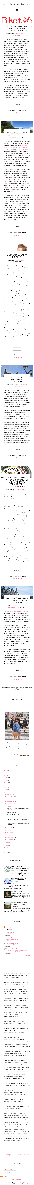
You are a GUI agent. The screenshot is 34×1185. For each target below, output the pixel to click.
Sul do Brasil (11, 1127)
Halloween (7, 1048)
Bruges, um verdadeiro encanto (17, 379)
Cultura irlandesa (13, 1014)
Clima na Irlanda (24, 1007)
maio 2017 (9, 830)
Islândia (25, 1055)
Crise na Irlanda (23, 1012)
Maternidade (13, 1069)
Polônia (20, 1097)
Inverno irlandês (8, 1055)
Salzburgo (19, 1117)
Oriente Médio (20, 1083)
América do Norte (22, 975)
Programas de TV (20, 1104)
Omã (18, 1081)
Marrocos (6, 1069)
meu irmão (24, 147)
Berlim (25, 989)
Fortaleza (18, 1044)
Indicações (18, 1051)
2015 (7, 845)
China (22, 1003)
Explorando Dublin (21, 136)
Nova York (21, 1078)
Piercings (22, 1094)
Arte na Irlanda (8, 987)
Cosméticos (15, 1012)
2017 (7, 792)
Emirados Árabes (15, 1028)
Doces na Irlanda (19, 1026)
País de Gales (26, 1085)
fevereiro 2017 (11, 837)
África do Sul (7, 975)
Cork (9, 1012)
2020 (7, 785)
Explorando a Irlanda (9, 1039)
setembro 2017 (11, 801)
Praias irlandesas (18, 1101)
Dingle (23, 1023)
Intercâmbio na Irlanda (16, 1053)
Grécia (28, 1046)
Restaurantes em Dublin (10, 1113)
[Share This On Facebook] (16, 113)
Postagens (9, 1169)
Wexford (13, 1140)
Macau (18, 1067)
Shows (6, 1122)
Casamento (26, 998)
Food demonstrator (9, 1044)
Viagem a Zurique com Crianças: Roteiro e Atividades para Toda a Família (16, 951)
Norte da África (8, 1078)
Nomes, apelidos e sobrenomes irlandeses (20, 867)
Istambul (6, 1058)
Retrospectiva (21, 1113)
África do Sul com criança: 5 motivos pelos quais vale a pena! (16, 1155)
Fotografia (24, 1044)
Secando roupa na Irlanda (16, 1120)
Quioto (6, 1108)
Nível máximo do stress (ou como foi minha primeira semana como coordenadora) (17, 482)
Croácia (6, 1014)
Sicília (10, 1122)
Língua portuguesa (18, 1062)
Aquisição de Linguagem (21, 982)
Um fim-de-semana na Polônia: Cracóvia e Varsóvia (19, 904)
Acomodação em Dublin (17, 973)
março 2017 (10, 835)
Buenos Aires (7, 996)
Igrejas (12, 1051)
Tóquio (6, 1129)
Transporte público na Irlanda (11, 1131)
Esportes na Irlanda (9, 1035)
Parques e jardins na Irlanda (11, 1092)
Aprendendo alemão (9, 980)
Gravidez (23, 1046)
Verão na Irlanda (8, 1136)
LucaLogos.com (27, 1183)
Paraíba (9, 1090)
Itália (10, 1058)
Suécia (25, 1124)
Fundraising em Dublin (9, 1046)
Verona (15, 1136)
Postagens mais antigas (26, 687)
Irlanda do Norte (18, 1055)
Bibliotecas (7, 991)
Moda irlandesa (16, 1071)
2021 (7, 782)
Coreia (5, 1012)
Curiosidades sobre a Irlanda (11, 1016)
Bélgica (17, 384)
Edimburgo (7, 1028)
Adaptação (27, 973)
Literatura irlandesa (13, 1065)
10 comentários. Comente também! (17, 110)
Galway (18, 1046)
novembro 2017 (11, 796)
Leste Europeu (12, 1060)
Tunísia (22, 1131)
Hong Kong (7, 1051)
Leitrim (5, 1060)
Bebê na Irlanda (14, 989)
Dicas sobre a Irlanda (18, 1021)
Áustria (15, 987)
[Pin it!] (21, 113)
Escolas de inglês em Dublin (11, 1032)
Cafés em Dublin (8, 998)
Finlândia (16, 1042)
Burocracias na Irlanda (18, 996)
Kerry (18, 1058)
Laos (27, 1058)
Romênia (6, 1117)
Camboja (15, 998)
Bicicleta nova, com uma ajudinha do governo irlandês (17, 28)
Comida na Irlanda (17, 1009)
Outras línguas (18, 1085)
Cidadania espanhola (9, 1005)
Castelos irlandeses (9, 1000)
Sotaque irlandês (8, 1124)
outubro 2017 (10, 799)
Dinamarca (18, 1023)
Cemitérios (7, 1003)
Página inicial (16, 688)
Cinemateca (16, 1007)
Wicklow (18, 1140)
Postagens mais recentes (8, 687)
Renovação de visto (9, 1110)
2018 (7, 789)
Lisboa (25, 1062)
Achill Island (7, 973)
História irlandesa (15, 1048)
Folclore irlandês (24, 1042)
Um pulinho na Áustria (11, 945)
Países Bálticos (16, 1088)
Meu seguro (8, 933)
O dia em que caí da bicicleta (17, 256)
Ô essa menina (9, 932)
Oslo (26, 1083)
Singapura (15, 1122)
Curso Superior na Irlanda (11, 1019)
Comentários (9, 1172)
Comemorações (8, 1009)
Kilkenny (23, 1058)
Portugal (16, 1099)
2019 (7, 787)
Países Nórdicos (25, 1088)
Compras (25, 1009)
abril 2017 (9, 832)
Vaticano (20, 1133)
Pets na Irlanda (15, 1094)
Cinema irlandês (8, 1007)
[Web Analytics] (3, 1176)
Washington (26, 1138)
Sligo (20, 1122)
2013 (7, 850)
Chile (19, 1003)
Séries (26, 1120)
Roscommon (12, 1117)
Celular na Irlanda (24, 1000)
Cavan (17, 1000)
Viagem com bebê (22, 1136)
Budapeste (23, 993)
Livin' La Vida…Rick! (11, 943)
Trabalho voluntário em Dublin (16, 1129)
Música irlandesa (8, 1076)
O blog (14, 1081)
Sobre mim (11, 137)
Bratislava (6, 993)
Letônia (18, 1060)
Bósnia (23, 991)
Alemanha (14, 975)
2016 (7, 842)
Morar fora (7, 1074)
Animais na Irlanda (14, 977)
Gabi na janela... (10, 927)
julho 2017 (10, 806)
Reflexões (11, 1108)
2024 (7, 775)
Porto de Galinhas (8, 1099)
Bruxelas (23, 605)
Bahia (18, 987)
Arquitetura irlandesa (17, 984)
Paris (13, 1090)
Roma (25, 1115)
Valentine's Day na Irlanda (10, 1133)
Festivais (6, 1042)
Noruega (15, 1078)
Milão (23, 1069)
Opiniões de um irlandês (10, 1083)
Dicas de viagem (8, 1021)
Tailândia (18, 1127)
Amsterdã (6, 977)
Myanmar (16, 1076)
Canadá (20, 998)
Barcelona (6, 989)
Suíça (5, 1127)
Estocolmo (18, 1035)
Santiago (25, 1117)
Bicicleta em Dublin (19, 33)
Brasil (27, 991)
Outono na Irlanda (9, 1085)
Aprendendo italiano (9, 982)
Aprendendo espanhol (20, 980)
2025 (7, 773)
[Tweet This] (19, 113)
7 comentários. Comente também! (17, 355)
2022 (7, 780)
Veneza (25, 1133)
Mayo (19, 1069)
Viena (16, 1138)
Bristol (12, 993)
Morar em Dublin (25, 1071)
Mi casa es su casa (17, 133)
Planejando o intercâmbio (10, 1097)
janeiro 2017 (10, 839)
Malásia (23, 1067)
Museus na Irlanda (21, 1074)
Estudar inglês (26, 1035)
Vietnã (20, 1138)
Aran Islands (7, 984)
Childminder (14, 1003)
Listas (5, 1065)
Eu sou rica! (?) (16, 891)
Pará (5, 1090)
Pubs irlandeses (21, 1106)
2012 (7, 852)
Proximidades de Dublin (10, 1106)
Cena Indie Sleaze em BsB (12, 939)
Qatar (27, 1106)
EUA (5, 1037)
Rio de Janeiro (7, 1115)
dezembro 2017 (11, 794)
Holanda (23, 1048)
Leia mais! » (17, 104)
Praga (21, 1099)
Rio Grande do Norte (17, 1115)
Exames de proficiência (13, 1037)
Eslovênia (21, 1032)
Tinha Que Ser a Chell (11, 949)
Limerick (23, 1060)
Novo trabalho (8, 1081)
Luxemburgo (12, 1067)
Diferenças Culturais (9, 1023)
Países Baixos (23, 384)
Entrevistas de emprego (10, 1030)
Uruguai (27, 1131)
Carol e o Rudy (26, 149)
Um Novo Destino (10, 938)
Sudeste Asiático (18, 1124)
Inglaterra (6, 1053)
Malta (27, 1067)
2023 (7, 777)
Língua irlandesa (8, 1062)
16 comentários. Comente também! (17, 455)
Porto (24, 1097)
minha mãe (12, 147)
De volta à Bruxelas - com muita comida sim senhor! (17, 600)
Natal (20, 1076)
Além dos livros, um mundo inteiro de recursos (18, 880)
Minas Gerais (7, 1071)
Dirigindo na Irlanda (9, 1026)
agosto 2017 (10, 803)
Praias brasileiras (8, 1101)
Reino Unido (18, 1108)
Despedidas (21, 1019)
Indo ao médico (26, 1051)
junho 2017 (10, 827)
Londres (6, 1067)
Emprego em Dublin (25, 1028)
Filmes (11, 1042)
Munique (13, 1074)
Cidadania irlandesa (21, 1005)
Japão (14, 1058)
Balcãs (23, 987)
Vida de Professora (19, 489)
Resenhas (17, 1110)
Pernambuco (7, 1094)
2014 (7, 847)
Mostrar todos (27, 955)
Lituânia (21, 1065)
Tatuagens (23, 1127)
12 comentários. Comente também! (17, 232)
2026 (7, 770)
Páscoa (21, 1092)
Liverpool (26, 1065)
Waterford (7, 1140)
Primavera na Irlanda (9, 1104)
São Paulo (6, 1120)
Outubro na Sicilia (9, 928)
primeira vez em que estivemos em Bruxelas (16, 611)
